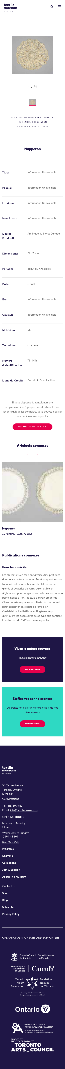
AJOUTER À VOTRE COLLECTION (32, 127)
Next (36, 455)
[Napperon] (32, 492)
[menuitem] (32, 850)
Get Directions (10, 799)
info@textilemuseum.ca (23, 810)
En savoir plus (32, 669)
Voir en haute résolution (33, 122)
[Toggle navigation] (52, 6)
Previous (29, 455)
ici (48, 416)
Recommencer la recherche (32, 427)
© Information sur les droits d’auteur (32, 118)
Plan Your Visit (10, 842)
